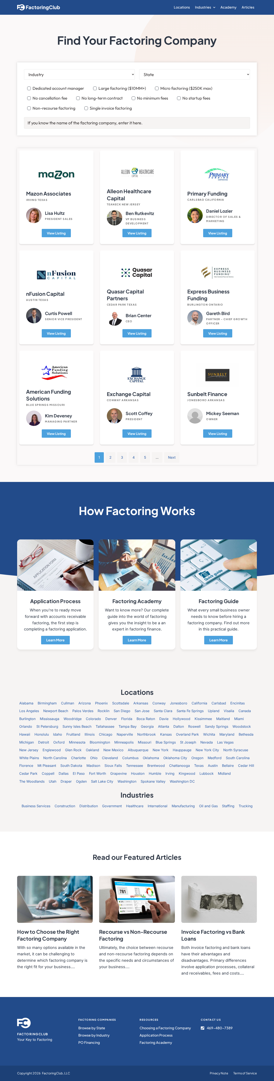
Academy (228, 7)
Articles (248, 7)
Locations (182, 7)
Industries (203, 7)
